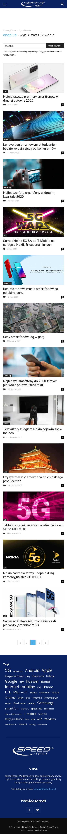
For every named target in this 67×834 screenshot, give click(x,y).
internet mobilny (20, 686)
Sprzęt (6, 424)
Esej (5, 91)
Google (11, 681)
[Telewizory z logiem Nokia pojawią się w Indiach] (33, 410)
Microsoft (20, 692)
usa (33, 719)
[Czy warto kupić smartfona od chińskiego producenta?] (33, 458)
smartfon (11, 708)
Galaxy (50, 676)
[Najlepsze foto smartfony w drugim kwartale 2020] (33, 174)
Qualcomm (20, 703)
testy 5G (42, 713)
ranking (31, 703)
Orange (10, 697)
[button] (62, 4)
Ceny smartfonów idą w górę (23, 337)
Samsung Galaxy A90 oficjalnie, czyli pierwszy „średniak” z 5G (29, 623)
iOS (39, 687)
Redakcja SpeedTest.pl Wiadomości (33, 821)
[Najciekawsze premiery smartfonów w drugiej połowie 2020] (33, 78)
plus (28, 697)
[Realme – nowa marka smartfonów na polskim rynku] (33, 270)
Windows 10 (10, 724)
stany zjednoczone (13, 714)
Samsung (45, 702)
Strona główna (9, 30)
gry (21, 681)
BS (4, 153)
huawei (32, 681)
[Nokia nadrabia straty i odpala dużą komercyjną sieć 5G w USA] (33, 554)
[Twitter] (38, 810)
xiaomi (23, 724)
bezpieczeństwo (14, 676)
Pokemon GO (51, 697)
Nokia (55, 692)
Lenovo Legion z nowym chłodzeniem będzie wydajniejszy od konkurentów (30, 146)
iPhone (48, 687)
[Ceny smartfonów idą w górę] (33, 318)
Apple (47, 670)
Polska (8, 703)
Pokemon (37, 697)
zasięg (32, 724)
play (21, 697)
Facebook (38, 676)
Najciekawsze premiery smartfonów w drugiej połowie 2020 (31, 98)
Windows (50, 719)
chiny (28, 676)
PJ (4, 249)
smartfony (25, 709)
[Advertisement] (33, 18)
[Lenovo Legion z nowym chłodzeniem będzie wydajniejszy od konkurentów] (33, 126)
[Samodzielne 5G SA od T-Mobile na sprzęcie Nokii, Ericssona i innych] (33, 222)
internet (45, 681)
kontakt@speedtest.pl (45, 789)
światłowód (42, 724)
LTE (8, 692)
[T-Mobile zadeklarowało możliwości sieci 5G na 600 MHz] (33, 506)
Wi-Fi (39, 719)
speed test (49, 708)
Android (7, 139)
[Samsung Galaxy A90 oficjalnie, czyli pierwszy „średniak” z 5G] (33, 602)
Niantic (33, 692)
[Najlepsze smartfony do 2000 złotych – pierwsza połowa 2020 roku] (33, 362)
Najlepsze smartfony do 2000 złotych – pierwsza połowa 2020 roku (31, 383)
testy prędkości (14, 719)
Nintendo (44, 692)
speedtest (36, 708)
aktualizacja (18, 671)
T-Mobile (30, 713)
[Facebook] (29, 810)
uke (27, 719)
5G (5, 235)
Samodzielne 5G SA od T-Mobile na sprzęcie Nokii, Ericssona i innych (29, 243)
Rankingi (7, 187)
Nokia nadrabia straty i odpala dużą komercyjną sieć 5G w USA (28, 575)
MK (4, 104)
